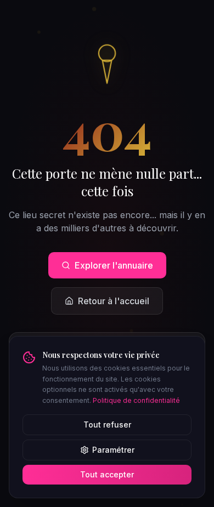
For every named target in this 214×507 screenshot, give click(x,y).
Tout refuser (107, 424)
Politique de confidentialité (136, 400)
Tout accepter (107, 474)
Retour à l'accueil (113, 300)
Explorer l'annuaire (114, 265)
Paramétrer (113, 449)
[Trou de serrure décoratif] (107, 62)
